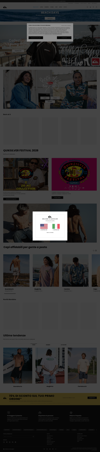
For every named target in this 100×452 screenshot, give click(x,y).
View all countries (50, 232)
